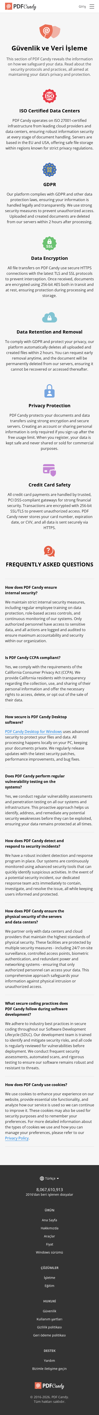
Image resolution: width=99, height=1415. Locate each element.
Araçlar (49, 1236)
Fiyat (49, 1244)
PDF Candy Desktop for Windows (33, 731)
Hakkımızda (49, 1228)
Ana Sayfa (49, 1220)
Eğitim (49, 1285)
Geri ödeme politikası (49, 1335)
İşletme (49, 1277)
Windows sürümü (49, 1252)
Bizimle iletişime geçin (49, 1368)
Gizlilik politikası (49, 1327)
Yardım (49, 1360)
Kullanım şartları (49, 1319)
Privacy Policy (17, 1138)
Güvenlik (49, 1311)
